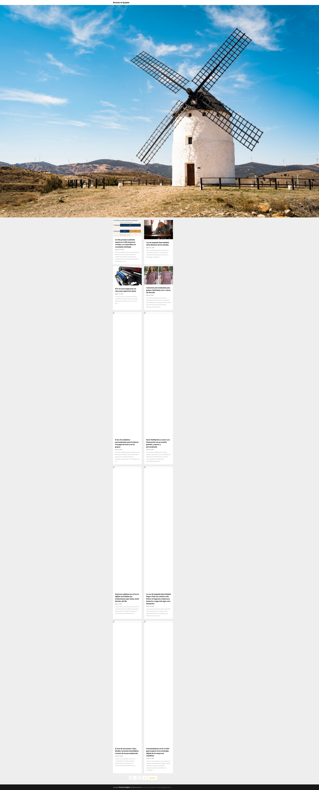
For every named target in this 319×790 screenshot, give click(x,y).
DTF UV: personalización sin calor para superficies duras (125, 290)
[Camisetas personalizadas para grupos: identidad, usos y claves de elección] (158, 275)
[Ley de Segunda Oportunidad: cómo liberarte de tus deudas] (158, 229)
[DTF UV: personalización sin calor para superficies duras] (127, 275)
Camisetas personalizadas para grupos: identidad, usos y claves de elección (158, 290)
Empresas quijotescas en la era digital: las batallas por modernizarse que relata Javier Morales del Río (127, 597)
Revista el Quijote (121, 2)
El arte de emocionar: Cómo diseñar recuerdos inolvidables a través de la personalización (127, 750)
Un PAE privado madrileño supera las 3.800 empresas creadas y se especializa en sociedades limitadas (125, 243)
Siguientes (152, 778)
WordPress (153, 787)
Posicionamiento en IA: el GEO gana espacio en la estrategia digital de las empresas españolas (157, 752)
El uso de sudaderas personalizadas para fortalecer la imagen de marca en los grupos (127, 443)
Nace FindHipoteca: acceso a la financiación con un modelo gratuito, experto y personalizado (158, 443)
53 (144, 778)
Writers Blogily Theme (164, 787)
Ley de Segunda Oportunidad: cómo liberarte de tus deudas (157, 243)
